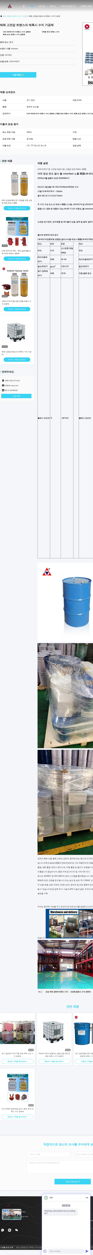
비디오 (42, 6)
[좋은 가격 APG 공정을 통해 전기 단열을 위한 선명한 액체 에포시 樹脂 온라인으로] (17, 181)
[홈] (10, 6)
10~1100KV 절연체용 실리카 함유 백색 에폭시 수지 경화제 (17, 1110)
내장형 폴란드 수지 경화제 (80, 992)
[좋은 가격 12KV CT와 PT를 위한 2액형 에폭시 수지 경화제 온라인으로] (17, 282)
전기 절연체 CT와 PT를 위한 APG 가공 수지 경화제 (17, 1055)
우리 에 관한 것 (68, 6)
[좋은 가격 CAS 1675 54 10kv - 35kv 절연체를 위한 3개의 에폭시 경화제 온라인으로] (17, 232)
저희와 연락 (86, 6)
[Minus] (86, 1197)
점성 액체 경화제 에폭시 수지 (57, 992)
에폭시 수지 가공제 (19, 16)
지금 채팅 (17, 75)
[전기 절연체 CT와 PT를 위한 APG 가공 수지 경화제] (17, 1032)
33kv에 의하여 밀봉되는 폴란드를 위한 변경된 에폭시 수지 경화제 (54, 1055)
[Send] (87, 1251)
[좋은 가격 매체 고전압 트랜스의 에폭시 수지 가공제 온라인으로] (17, 333)
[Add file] (45, 1251)
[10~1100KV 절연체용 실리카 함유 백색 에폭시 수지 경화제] (17, 1087)
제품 (32, 6)
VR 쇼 (53, 6)
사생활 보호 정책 (6, 1247)
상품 (8, 16)
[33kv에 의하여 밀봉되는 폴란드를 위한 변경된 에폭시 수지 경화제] (54, 1032)
